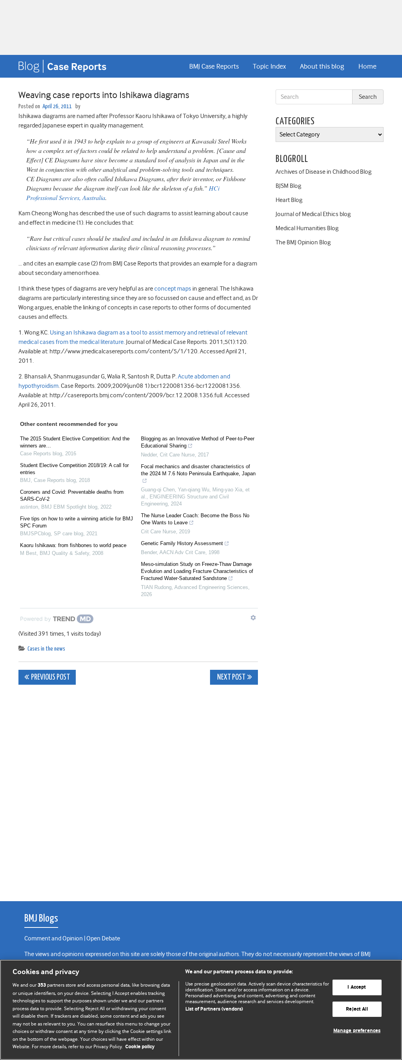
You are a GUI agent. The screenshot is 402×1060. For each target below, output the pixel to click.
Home (367, 66)
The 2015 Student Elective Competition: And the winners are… (75, 442)
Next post (230, 677)
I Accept (356, 987)
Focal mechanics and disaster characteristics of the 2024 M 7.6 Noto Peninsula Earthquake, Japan (198, 470)
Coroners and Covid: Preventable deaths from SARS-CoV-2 (72, 495)
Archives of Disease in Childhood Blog (323, 171)
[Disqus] (138, 789)
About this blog (322, 66)
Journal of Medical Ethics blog (313, 214)
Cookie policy (140, 1047)
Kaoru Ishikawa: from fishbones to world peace (73, 545)
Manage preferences (356, 1031)
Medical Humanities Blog (307, 228)
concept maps (172, 288)
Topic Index (269, 66)
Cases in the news (46, 649)
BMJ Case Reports (214, 66)
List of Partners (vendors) (214, 1009)
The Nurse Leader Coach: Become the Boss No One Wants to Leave (195, 519)
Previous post (50, 677)
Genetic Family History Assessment (182, 543)
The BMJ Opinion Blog (303, 242)
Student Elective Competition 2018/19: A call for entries (74, 468)
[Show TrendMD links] (253, 618)
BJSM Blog (288, 185)
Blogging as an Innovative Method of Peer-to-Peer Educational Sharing (197, 442)
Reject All (356, 1009)
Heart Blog (289, 200)
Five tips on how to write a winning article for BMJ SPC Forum (76, 522)
